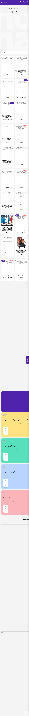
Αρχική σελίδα (7, 8)
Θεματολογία (14, 8)
